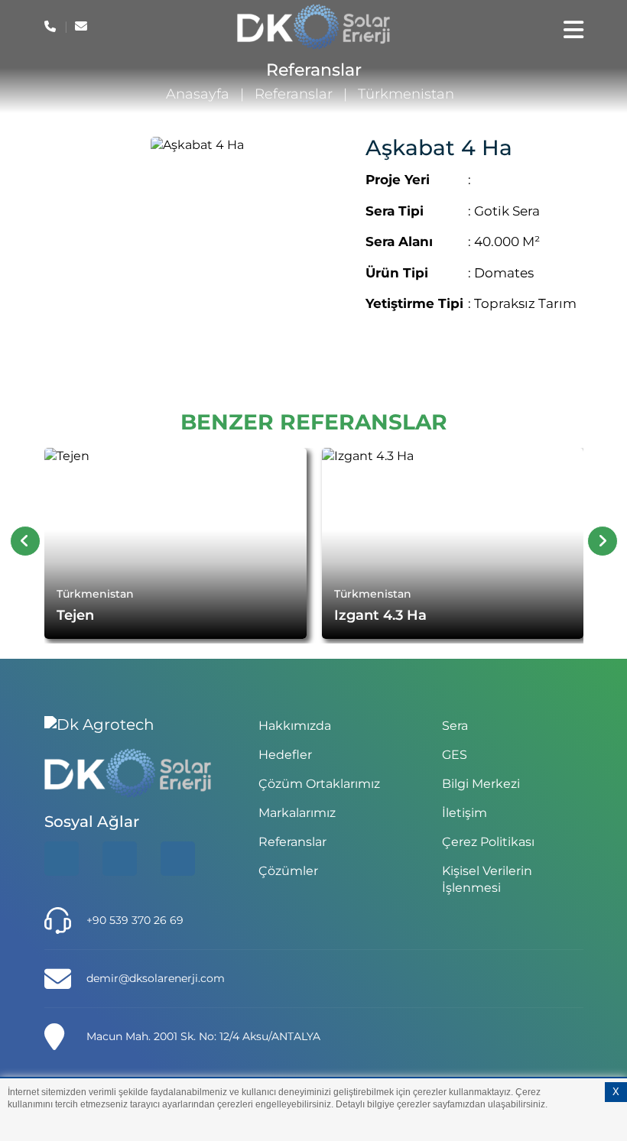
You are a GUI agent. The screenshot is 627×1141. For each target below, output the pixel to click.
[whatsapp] (119, 858)
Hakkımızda (294, 725)
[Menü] (573, 30)
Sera (455, 725)
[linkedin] (61, 858)
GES (454, 754)
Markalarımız (297, 813)
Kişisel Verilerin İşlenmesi (487, 879)
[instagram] (178, 858)
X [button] (615, 1091)
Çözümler (288, 871)
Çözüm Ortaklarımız (319, 783)
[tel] (51, 26)
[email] (82, 26)
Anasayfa (197, 94)
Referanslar (294, 94)
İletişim (464, 813)
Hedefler (285, 754)
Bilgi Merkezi (481, 783)
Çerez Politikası (488, 842)
